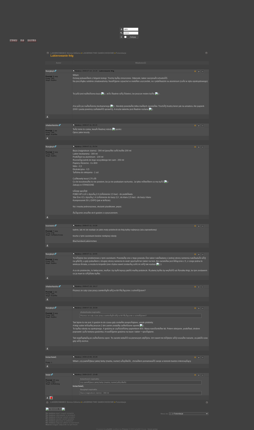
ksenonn (50, 226)
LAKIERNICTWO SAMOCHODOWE (98, 53)
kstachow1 (51, 357)
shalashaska (52, 125)
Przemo (125, 429)
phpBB (109, 429)
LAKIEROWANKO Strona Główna (65, 53)
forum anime (153, 429)
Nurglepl (50, 71)
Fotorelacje (121, 53)
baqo (48, 375)
